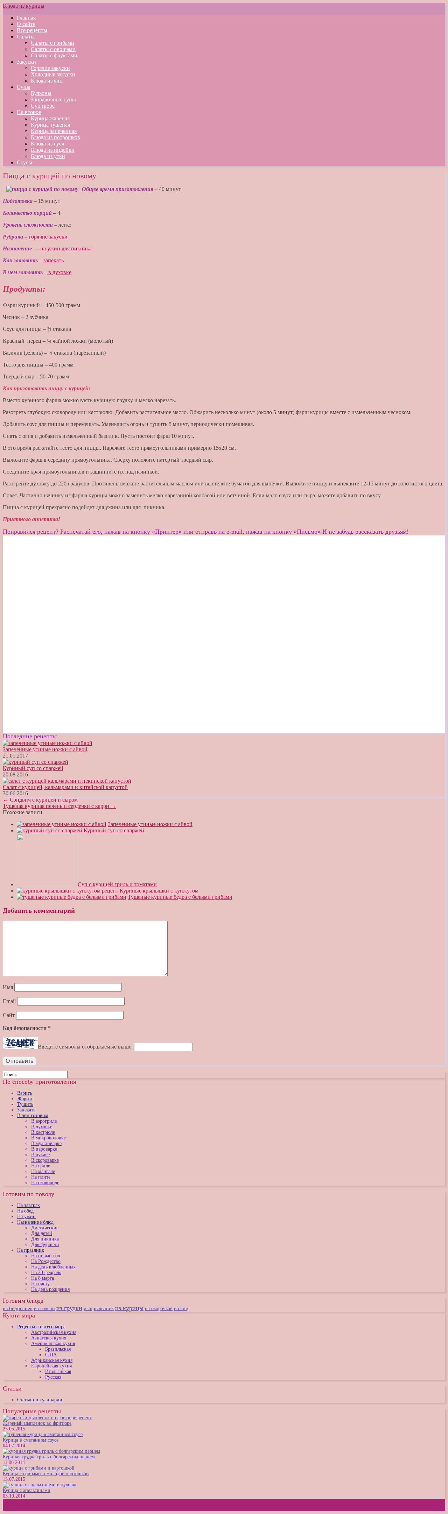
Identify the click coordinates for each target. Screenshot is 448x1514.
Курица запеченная (54, 131)
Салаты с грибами (52, 43)
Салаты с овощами (53, 49)
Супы (23, 87)
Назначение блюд (35, 1222)
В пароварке (44, 1149)
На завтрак (28, 1205)
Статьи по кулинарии (39, 1399)
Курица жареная (50, 118)
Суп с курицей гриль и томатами (117, 884)
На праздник (30, 1250)
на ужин (50, 248)
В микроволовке (48, 1137)
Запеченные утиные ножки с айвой (45, 749)
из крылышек (99, 1308)
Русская (53, 1377)
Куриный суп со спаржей (33, 768)
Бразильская (58, 1349)
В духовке (41, 1126)
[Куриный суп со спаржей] (49, 830)
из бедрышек (18, 1308)
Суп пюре (43, 106)
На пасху (40, 1283)
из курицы (129, 1308)
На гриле (40, 1165)
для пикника (77, 248)
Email (9, 1001)
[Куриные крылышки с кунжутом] (67, 891)
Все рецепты (32, 30)
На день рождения (50, 1289)
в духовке (59, 272)
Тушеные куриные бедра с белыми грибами (180, 897)
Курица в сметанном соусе (30, 1440)
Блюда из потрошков (55, 137)
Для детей (41, 1233)
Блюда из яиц (47, 81)
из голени (44, 1308)
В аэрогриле (44, 1121)
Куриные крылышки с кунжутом (159, 891)
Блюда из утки (48, 156)
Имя (8, 987)
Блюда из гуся (47, 144)
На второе (29, 112)
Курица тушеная (50, 125)
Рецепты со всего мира (41, 1326)
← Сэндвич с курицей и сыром (40, 800)
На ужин (26, 1216)
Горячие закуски (50, 68)
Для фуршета (45, 1244)
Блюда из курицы (23, 6)
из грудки (69, 1308)
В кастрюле (43, 1132)
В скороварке (45, 1160)
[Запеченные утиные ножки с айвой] (61, 824)
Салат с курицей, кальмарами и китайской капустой (65, 787)
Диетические (44, 1227)
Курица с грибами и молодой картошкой (46, 1473)
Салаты (26, 37)
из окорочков (159, 1308)
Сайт (9, 1015)
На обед (25, 1211)
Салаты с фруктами (54, 55)
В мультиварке (46, 1143)
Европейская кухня (51, 1366)
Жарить (25, 1098)
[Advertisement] (61, 584)
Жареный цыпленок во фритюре (37, 1423)
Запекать (26, 1110)
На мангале (43, 1171)
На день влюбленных (53, 1267)
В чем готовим (32, 1115)
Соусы (24, 162)
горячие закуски (47, 237)
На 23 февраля (46, 1272)
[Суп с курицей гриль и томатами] (46, 884)
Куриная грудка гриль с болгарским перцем (49, 1456)
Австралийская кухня (53, 1332)
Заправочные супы (53, 99)
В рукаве (40, 1154)
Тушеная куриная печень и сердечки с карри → (59, 806)
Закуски (26, 62)
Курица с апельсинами (26, 1490)
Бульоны (41, 93)
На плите (40, 1177)
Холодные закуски (53, 74)
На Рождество (46, 1261)
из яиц (181, 1308)
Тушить (25, 1104)
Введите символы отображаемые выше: (85, 1047)
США (51, 1354)
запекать (53, 260)
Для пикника (45, 1239)
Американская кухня (53, 1343)
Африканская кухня (51, 1360)
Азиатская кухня (48, 1338)
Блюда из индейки (53, 150)
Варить (24, 1093)
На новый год (45, 1255)
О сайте (26, 24)
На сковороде (45, 1182)
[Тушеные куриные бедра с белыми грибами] (71, 897)
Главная (26, 18)
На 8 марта (42, 1278)
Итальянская (58, 1371)
